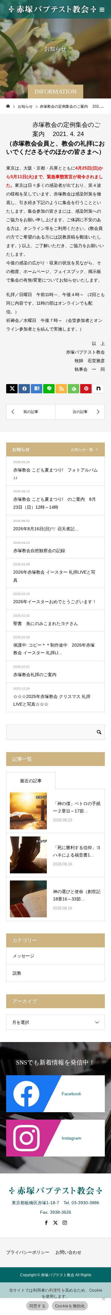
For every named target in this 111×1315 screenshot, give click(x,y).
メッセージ (23, 955)
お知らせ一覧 (82, 449)
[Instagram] (55, 1123)
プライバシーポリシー (27, 1252)
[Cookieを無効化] (103, 1299)
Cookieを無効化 (70, 1305)
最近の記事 (31, 780)
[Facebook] (55, 1079)
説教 (17, 973)
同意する (37, 1305)
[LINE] (49, 388)
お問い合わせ (68, 1252)
